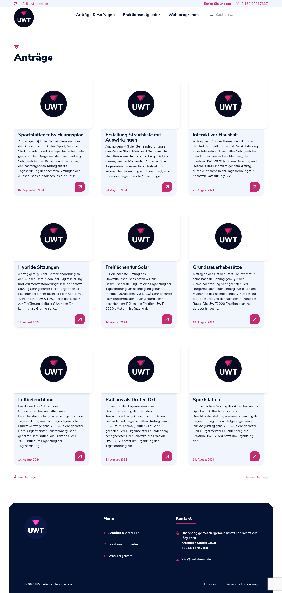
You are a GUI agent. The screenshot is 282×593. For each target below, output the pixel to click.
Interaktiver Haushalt (215, 134)
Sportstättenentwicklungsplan (50, 134)
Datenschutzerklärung (241, 584)
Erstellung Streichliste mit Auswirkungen (133, 137)
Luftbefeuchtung (36, 399)
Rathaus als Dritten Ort (130, 399)
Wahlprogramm (183, 14)
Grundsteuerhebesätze (217, 266)
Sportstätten (206, 399)
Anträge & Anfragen (95, 14)
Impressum (212, 584)
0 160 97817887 (255, 3)
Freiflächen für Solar (127, 266)
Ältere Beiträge (25, 477)
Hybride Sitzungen (38, 266)
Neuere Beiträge (256, 477)
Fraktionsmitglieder (141, 14)
